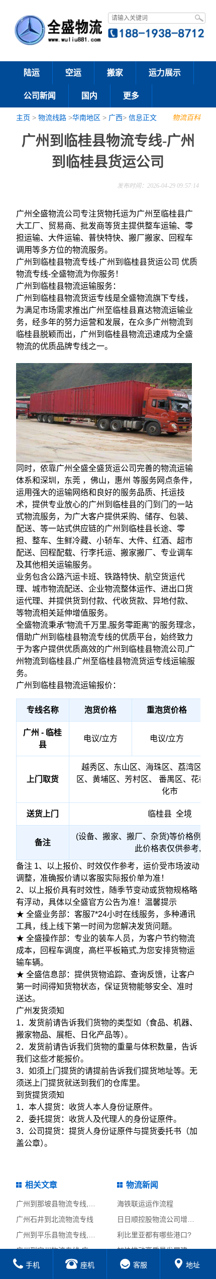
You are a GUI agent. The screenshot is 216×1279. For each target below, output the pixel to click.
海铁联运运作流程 (145, 1204)
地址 (193, 1265)
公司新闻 (40, 95)
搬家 (115, 72)
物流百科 (186, 117)
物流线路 (52, 117)
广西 (116, 117)
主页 (23, 117)
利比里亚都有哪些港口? (154, 1235)
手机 (33, 1265)
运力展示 (165, 72)
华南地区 (86, 117)
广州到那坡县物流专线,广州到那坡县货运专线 (87, 1204)
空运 (73, 72)
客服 (140, 1265)
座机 (87, 1265)
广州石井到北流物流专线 (54, 1219)
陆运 (32, 72)
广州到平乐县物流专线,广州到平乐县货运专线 (87, 1235)
